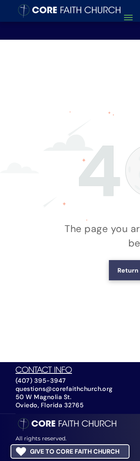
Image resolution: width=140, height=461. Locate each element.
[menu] (128, 17)
